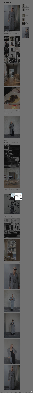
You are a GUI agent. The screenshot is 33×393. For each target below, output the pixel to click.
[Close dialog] (21, 193)
